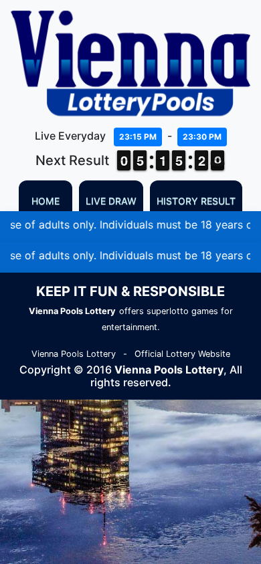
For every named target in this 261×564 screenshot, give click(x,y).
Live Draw (111, 200)
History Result (196, 200)
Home (45, 200)
